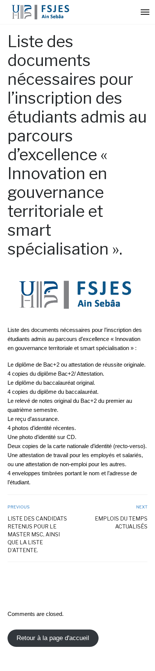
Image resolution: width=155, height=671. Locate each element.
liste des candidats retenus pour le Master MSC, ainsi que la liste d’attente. (37, 534)
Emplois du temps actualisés (121, 522)
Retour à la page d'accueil (53, 638)
